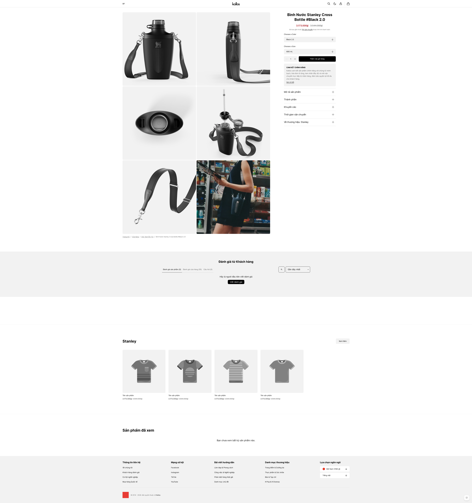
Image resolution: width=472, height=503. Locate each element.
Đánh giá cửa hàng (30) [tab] (192, 269)
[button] (329, 3)
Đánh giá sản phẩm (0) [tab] (172, 269)
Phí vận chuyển (307, 30)
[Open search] (282, 269)
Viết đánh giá (236, 282)
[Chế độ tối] (334, 3)
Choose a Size (289, 46)
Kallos (158, 495)
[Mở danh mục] (123, 3)
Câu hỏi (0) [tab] (208, 269)
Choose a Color (290, 34)
